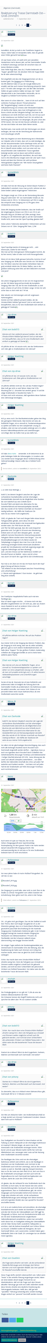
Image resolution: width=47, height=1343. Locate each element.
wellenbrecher (8, 19)
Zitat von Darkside (11, 716)
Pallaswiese (23, 900)
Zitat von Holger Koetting (14, 630)
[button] (3, 3)
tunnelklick (23, 469)
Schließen (22, 1340)
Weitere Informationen (9, 1340)
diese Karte (12, 454)
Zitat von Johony (10, 1076)
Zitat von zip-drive (11, 371)
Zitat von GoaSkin (11, 1258)
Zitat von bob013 (10, 329)
